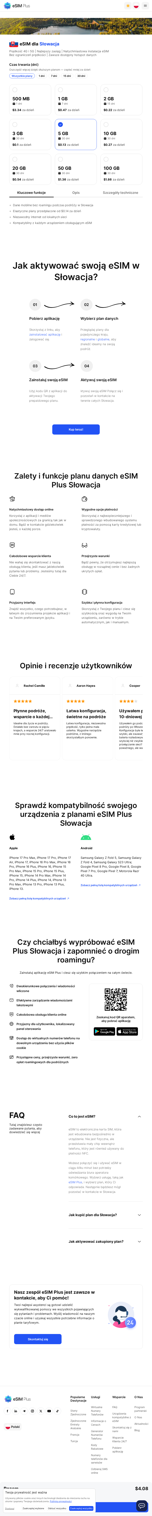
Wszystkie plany (22, 75)
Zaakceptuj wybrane (33, 1508)
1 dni (42, 75)
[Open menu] (145, 5)
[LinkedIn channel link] (15, 1411)
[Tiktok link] (57, 1411)
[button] (136, 5)
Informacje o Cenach (98, 1422)
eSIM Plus (75, 1182)
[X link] (40, 1411)
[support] (141, 1505)
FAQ (114, 1407)
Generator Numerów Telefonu (97, 1435)
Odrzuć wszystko (57, 1508)
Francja (74, 1434)
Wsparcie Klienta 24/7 (119, 1439)
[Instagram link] (32, 1411)
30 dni (81, 75)
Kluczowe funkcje (31, 193)
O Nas (138, 1417)
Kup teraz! (76, 429)
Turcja (74, 1441)
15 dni (67, 75)
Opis (76, 193)
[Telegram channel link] (24, 1411)
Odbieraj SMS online (99, 1470)
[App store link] (127, 1031)
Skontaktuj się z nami (122, 1429)
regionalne (87, 339)
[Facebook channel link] (7, 1411)
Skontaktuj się (38, 1339)
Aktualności (141, 1423)
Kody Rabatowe (97, 1446)
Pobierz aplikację (117, 1449)
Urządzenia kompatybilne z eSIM (121, 1417)
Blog (137, 1430)
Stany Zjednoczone (78, 1412)
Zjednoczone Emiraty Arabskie (78, 1424)
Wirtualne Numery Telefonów (97, 1411)
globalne (103, 339)
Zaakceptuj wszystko (81, 1508)
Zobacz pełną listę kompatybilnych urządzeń (37, 898)
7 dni (54, 75)
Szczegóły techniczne (120, 193)
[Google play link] (104, 1031)
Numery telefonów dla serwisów (99, 1459)
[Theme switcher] (128, 5)
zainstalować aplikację (44, 334)
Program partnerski (140, 1409)
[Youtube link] (49, 1411)
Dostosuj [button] (9, 1508)
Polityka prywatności (61, 1501)
